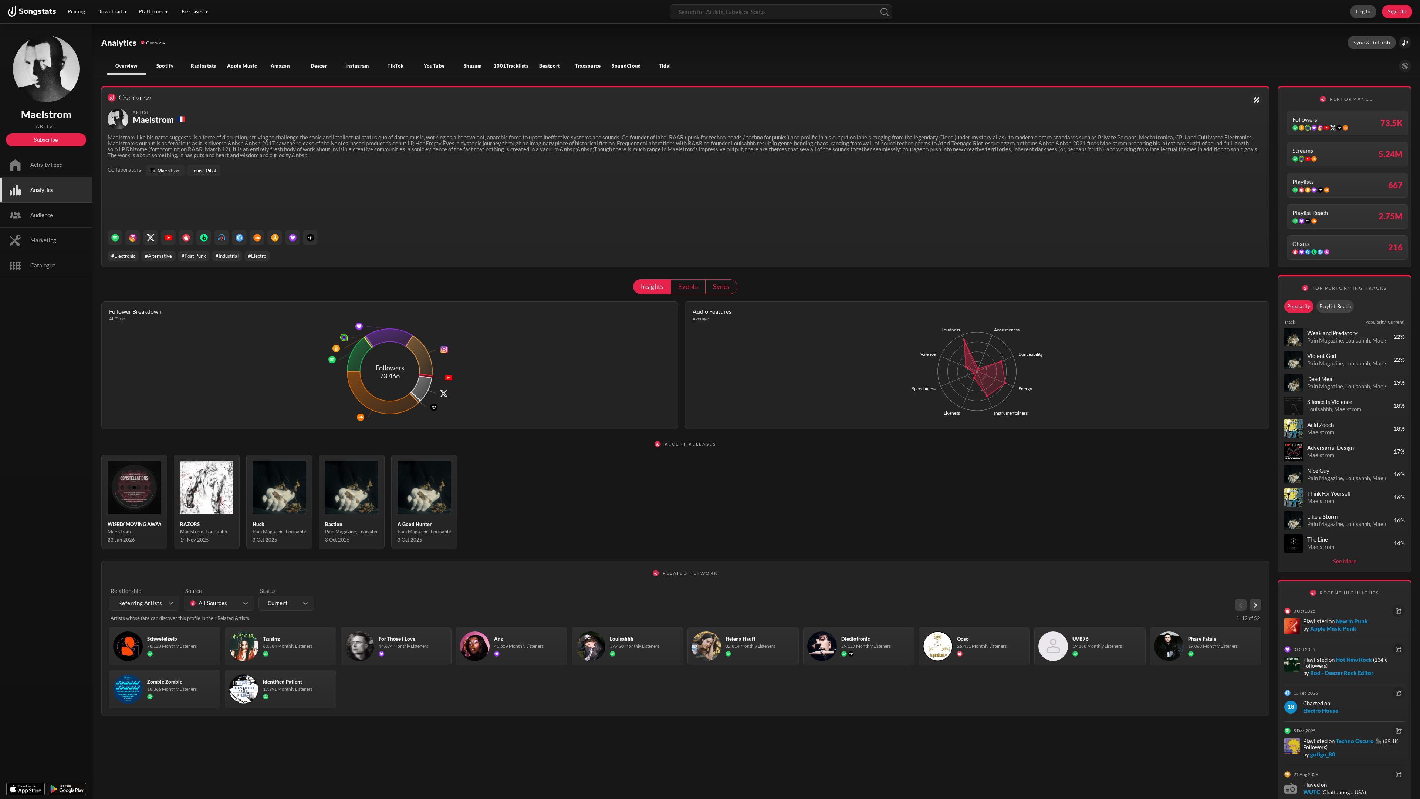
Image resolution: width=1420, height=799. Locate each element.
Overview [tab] (126, 66)
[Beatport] (203, 237)
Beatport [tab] (549, 66)
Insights (652, 286)
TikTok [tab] (395, 66)
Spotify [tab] (165, 66)
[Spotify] (115, 237)
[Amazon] (274, 237)
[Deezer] (292, 237)
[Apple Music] (186, 237)
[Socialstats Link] (1257, 100)
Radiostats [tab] (203, 66)
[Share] (1399, 611)
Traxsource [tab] (588, 66)
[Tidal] (310, 237)
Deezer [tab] (319, 66)
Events (688, 286)
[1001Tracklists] (221, 237)
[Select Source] (1405, 66)
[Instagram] (132, 237)
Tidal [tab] (665, 66)
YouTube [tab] (434, 66)
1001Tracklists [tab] (511, 66)
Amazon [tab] (280, 66)
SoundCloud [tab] (626, 66)
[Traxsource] (239, 237)
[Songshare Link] (1405, 43)
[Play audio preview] (1293, 337)
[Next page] (1255, 605)
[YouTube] (168, 237)
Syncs (721, 286)
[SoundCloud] (257, 237)
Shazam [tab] (472, 66)
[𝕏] (150, 237)
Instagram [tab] (357, 66)
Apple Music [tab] (242, 66)
